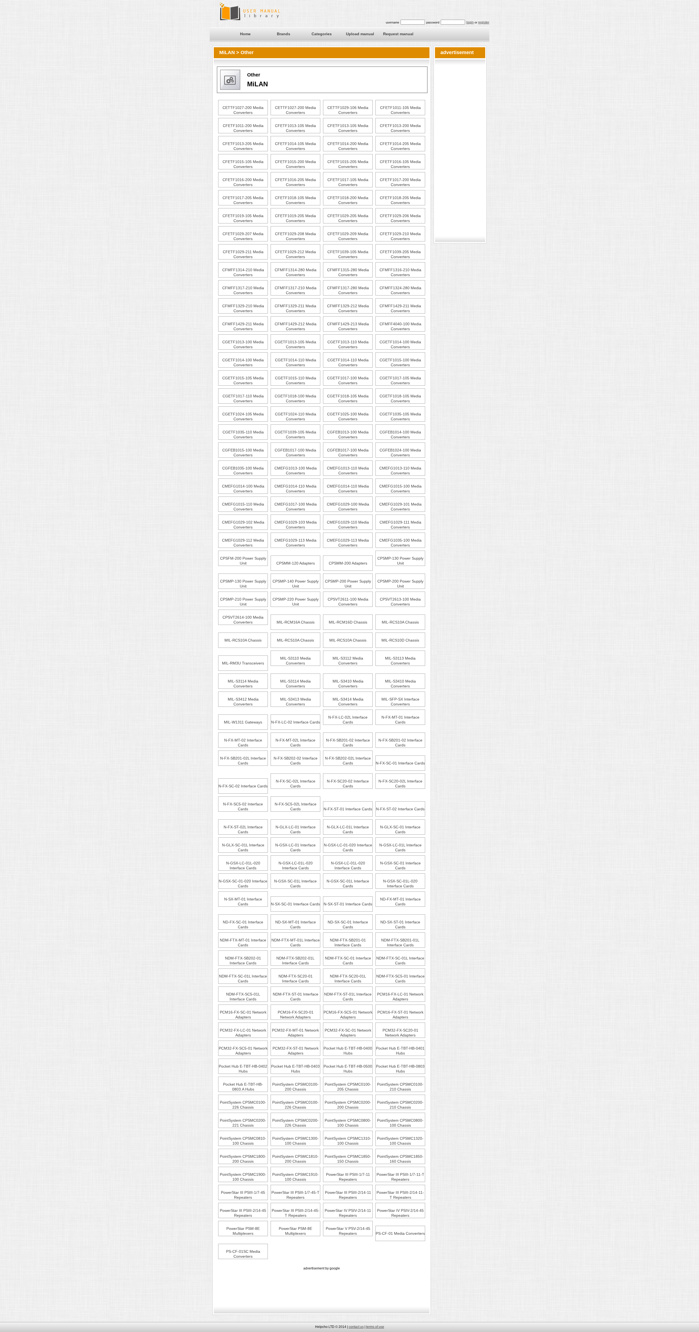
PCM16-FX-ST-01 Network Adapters (400, 1014)
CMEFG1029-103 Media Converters (295, 524)
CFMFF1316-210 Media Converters (400, 272)
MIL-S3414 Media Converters (348, 701)
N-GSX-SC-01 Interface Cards (400, 865)
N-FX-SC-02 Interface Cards (243, 786)
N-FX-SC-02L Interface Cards (295, 783)
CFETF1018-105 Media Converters (295, 200)
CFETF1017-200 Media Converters (400, 182)
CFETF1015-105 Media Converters (243, 164)
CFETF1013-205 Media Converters (243, 146)
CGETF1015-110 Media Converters (295, 380)
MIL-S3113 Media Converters (400, 660)
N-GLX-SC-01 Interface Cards (400, 829)
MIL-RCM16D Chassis (348, 622)
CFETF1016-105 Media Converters (400, 164)
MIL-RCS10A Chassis (400, 622)
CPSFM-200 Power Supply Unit (243, 560)
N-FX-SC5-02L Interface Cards (295, 806)
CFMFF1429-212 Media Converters (295, 326)
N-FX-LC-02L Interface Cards (348, 719)
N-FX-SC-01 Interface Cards (400, 763)
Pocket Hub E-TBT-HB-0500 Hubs (348, 1068)
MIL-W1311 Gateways (243, 722)
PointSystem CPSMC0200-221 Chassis (243, 1122)
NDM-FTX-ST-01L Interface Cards (348, 996)
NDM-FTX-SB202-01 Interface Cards (243, 960)
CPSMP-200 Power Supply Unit (348, 583)
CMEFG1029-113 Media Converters (295, 542)
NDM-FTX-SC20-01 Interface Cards (296, 978)
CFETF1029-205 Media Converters (347, 218)
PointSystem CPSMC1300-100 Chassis (295, 1140)
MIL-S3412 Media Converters (243, 701)
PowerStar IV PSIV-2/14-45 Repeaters (400, 1213)
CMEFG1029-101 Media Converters (400, 506)
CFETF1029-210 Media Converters (400, 236)
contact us (356, 1327)
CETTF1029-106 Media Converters (347, 110)
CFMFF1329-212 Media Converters (348, 308)
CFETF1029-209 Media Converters (347, 236)
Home (245, 34)
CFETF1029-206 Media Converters (400, 218)
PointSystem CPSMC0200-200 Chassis (348, 1104)
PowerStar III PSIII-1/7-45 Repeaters (243, 1195)
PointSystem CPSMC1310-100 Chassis (348, 1140)
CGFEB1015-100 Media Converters (243, 452)
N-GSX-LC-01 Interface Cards (295, 847)
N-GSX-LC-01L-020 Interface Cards (243, 865)
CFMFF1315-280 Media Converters (348, 272)
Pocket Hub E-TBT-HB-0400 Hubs (348, 1050)
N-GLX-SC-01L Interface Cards (243, 847)
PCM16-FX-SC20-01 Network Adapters (295, 1014)
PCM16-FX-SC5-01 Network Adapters (348, 1014)
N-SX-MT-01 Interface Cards (243, 901)
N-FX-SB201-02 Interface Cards (348, 742)
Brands (283, 34)
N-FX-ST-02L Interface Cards (243, 829)
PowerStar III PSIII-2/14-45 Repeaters (243, 1213)
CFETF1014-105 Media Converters (295, 146)
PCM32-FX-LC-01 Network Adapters (243, 1032)
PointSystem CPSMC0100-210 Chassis (400, 1086)
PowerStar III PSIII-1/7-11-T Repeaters (400, 1177)
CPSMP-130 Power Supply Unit (400, 560)
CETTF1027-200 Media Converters (243, 110)
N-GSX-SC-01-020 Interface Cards (243, 883)
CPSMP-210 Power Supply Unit (243, 601)
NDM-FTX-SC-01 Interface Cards (348, 960)
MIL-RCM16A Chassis (296, 622)
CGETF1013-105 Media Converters (295, 344)
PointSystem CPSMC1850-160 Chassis (400, 1158)
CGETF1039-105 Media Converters (295, 434)
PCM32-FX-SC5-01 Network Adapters (243, 1050)
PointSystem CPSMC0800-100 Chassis (348, 1122)
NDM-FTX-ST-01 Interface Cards (295, 996)
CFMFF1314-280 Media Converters (295, 272)
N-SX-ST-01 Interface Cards (348, 904)
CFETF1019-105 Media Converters (243, 218)
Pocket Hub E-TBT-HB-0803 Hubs (400, 1068)
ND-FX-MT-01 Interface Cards (400, 901)
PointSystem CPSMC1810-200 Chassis (295, 1158)
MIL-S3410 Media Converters (348, 683)
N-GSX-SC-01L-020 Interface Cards (400, 883)
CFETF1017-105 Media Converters (347, 182)
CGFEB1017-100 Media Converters (295, 452)
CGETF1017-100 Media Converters (348, 380)
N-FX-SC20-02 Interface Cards (348, 783)
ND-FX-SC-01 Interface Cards (243, 924)
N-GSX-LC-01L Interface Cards (400, 847)
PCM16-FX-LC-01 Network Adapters (400, 996)
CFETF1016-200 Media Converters (243, 182)
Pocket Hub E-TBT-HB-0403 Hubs (295, 1068)
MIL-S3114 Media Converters (243, 683)
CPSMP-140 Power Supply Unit (296, 583)
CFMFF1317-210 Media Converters (243, 290)
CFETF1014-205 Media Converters (400, 146)
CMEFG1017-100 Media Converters (295, 506)
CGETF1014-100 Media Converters (400, 344)
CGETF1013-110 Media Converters (348, 344)
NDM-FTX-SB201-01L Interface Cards (400, 942)
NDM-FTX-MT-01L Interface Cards (295, 942)
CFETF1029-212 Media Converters (295, 254)
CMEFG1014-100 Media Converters (243, 488)
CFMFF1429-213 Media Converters (348, 326)
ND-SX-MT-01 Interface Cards (295, 924)
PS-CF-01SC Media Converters (243, 1254)
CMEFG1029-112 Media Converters (243, 542)
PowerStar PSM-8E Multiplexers (243, 1231)
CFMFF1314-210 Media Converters (243, 272)
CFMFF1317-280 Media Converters (348, 290)
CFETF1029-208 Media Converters (295, 236)
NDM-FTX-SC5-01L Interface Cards (243, 996)
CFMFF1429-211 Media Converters (400, 308)
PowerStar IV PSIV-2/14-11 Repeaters (348, 1213)
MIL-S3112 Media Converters (348, 660)
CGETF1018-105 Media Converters (348, 398)
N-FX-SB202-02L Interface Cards (348, 760)
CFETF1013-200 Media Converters (400, 128)
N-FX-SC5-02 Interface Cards (243, 806)
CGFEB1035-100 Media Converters (243, 470)
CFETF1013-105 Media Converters (295, 128)
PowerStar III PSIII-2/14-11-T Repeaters (400, 1195)
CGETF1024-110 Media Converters (295, 416)
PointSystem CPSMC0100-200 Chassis (295, 1086)
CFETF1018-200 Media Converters (347, 200)
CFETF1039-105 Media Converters (347, 254)
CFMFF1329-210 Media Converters (243, 308)
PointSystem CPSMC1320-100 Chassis (400, 1140)
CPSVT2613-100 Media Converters (400, 601)
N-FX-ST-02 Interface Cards (400, 809)
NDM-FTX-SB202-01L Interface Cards (295, 960)
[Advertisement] (321, 1283)
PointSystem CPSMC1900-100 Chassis (243, 1177)
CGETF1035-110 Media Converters (243, 434)
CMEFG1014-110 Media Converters (295, 488)
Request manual (398, 34)
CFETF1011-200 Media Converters (243, 128)
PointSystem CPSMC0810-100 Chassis (243, 1140)
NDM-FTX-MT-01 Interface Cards (243, 942)
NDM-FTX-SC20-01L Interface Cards (348, 978)
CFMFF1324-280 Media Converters (400, 290)
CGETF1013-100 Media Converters (243, 344)
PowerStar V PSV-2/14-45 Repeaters (348, 1231)
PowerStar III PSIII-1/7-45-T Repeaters (295, 1195)
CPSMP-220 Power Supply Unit (296, 601)
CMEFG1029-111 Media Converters (400, 524)
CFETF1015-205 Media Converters (347, 164)
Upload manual (360, 34)
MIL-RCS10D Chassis (400, 640)
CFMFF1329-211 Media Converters (295, 308)
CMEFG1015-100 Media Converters (400, 488)
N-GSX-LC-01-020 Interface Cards (348, 847)
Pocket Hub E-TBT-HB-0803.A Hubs (243, 1086)
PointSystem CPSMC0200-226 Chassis (295, 1122)
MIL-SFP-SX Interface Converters (400, 701)
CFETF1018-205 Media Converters (400, 200)
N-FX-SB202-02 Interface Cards (296, 760)
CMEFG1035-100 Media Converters (400, 542)
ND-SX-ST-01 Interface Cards (400, 924)
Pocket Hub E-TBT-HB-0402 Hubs (243, 1068)
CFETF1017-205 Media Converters (243, 200)
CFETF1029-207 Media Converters (243, 236)
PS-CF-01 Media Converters (400, 1233)
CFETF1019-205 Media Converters (295, 218)
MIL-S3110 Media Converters (295, 660)
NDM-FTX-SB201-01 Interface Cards (348, 942)
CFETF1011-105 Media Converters (400, 110)
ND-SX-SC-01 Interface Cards (348, 924)
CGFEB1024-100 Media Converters (400, 452)
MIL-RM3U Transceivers (243, 663)
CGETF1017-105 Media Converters (400, 380)
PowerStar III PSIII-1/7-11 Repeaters (348, 1177)
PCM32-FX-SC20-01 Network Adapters (400, 1032)
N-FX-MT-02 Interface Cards (243, 742)
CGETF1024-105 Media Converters (243, 416)
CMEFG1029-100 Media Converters (348, 506)
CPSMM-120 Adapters (295, 563)
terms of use (375, 1327)
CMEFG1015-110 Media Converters (243, 506)
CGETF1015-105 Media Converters (243, 380)
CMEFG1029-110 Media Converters (348, 524)
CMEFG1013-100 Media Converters (295, 470)
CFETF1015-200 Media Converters (295, 164)
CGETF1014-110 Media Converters (295, 362)
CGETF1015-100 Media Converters (400, 362)
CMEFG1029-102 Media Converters (243, 524)
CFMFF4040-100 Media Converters (400, 326)
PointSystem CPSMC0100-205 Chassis (348, 1086)
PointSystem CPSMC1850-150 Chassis (348, 1158)
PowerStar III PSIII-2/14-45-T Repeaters (295, 1213)
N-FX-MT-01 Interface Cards (400, 719)
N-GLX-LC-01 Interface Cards (296, 829)
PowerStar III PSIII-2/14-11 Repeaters (348, 1195)
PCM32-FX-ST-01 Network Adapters (296, 1050)
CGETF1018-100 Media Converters (295, 398)
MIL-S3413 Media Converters (295, 701)
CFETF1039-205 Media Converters (400, 254)
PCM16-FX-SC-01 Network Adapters (243, 1014)
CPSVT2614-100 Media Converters (243, 619)
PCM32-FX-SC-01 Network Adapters (348, 1032)
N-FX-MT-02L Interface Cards (295, 742)
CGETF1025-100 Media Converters (348, 416)
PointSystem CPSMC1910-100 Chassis (295, 1177)
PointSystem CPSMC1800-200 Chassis (243, 1158)
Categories (322, 34)
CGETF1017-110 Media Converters (243, 398)
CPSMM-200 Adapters (348, 563)
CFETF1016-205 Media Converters (295, 182)
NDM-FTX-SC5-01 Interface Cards (400, 978)
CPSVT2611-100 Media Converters (348, 601)
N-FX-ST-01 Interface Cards (348, 809)
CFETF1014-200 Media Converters (347, 146)
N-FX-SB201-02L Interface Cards (243, 760)
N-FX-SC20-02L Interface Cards (400, 783)
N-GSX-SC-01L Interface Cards (295, 883)
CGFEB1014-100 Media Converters (400, 434)
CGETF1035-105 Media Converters (400, 416)
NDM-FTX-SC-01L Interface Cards (400, 960)
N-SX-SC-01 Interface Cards (295, 904)
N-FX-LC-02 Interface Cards (295, 722)
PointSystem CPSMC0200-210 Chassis (400, 1104)
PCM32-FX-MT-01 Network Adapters (295, 1032)
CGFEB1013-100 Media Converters (348, 434)
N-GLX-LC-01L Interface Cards (348, 829)
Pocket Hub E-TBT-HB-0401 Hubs (400, 1050)
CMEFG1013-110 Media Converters (348, 470)
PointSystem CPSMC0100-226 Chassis (243, 1104)
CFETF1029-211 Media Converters (243, 254)
